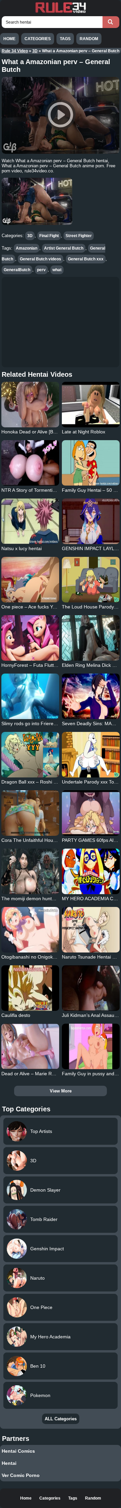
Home (9, 38)
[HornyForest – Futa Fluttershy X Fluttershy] (30, 638)
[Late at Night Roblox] (90, 404)
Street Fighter (79, 235)
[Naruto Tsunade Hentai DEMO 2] (90, 929)
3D (35, 51)
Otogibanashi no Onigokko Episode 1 (40, 957)
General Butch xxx (86, 259)
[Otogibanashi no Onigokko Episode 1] (30, 929)
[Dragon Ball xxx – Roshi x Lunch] (30, 754)
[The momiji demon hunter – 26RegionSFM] (30, 871)
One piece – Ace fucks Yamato (33, 606)
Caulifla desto (15, 1015)
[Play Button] (60, 115)
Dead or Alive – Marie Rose (30, 1073)
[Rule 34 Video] (60, 12)
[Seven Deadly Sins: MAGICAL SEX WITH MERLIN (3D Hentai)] (90, 696)
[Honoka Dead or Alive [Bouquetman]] (30, 404)
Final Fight (49, 235)
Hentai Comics (18, 1451)
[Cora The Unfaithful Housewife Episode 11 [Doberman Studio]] (30, 813)
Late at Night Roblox (83, 431)
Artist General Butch (63, 248)
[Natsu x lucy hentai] (30, 521)
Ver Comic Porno (21, 1475)
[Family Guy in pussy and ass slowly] (90, 1046)
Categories (38, 38)
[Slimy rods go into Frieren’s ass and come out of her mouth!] (30, 696)
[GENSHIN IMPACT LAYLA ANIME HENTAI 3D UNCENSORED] (90, 521)
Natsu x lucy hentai (21, 548)
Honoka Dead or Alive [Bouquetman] (40, 431)
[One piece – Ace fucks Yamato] (30, 579)
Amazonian (26, 248)
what (57, 269)
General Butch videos (40, 259)
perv (41, 269)
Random (89, 38)
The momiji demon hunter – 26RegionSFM (46, 898)
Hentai (9, 1463)
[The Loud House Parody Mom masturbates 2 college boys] (90, 579)
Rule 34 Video (15, 51)
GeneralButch (17, 269)
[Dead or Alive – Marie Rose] (30, 1046)
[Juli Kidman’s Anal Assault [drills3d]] (90, 988)
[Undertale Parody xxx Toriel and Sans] (90, 754)
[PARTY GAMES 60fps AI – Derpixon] (90, 813)
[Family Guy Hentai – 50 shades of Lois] (90, 463)
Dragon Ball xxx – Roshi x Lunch (35, 782)
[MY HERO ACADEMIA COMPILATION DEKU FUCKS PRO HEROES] (90, 871)
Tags (65, 38)
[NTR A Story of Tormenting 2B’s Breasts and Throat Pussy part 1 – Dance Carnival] (30, 463)
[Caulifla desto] (30, 988)
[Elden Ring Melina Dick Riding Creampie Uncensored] (90, 638)
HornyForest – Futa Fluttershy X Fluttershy (46, 665)
